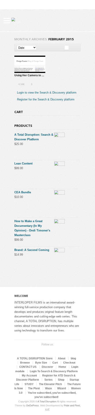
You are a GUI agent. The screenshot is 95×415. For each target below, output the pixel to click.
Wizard (61, 388)
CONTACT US (27, 366)
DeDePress (32, 405)
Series (48, 379)
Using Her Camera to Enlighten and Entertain (42, 75)
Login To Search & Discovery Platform (54, 371)
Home (62, 366)
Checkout (69, 362)
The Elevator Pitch (50, 384)
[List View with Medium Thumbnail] (76, 47)
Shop (61, 379)
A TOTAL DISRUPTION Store (35, 358)
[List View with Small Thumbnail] (71, 47)
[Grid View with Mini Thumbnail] (66, 47)
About (61, 358)
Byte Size (41, 362)
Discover (47, 366)
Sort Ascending (39, 47)
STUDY (29, 384)
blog (73, 358)
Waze (48, 388)
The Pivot (34, 388)
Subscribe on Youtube (50, 350)
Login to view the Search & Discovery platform (46, 92)
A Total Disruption (47, 401)
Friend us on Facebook (43, 350)
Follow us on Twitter (36, 350)
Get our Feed (57, 350)
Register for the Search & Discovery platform (45, 99)
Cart (55, 362)
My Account (29, 375)
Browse (25, 362)
